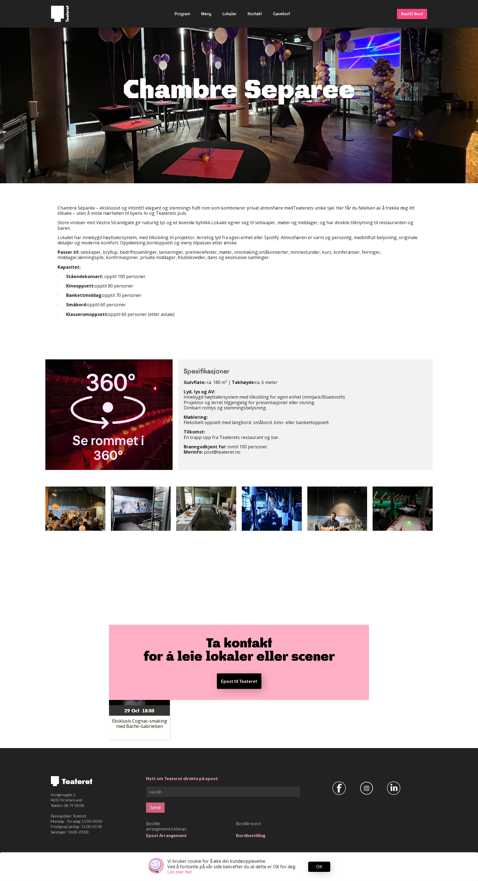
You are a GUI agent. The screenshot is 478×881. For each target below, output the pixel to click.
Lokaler (229, 13)
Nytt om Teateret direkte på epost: (182, 778)
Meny (206, 13)
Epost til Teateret (239, 681)
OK (319, 867)
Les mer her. (180, 872)
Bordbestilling (250, 835)
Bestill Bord (412, 13)
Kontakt (255, 13)
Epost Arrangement (166, 835)
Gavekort (281, 13)
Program (182, 13)
